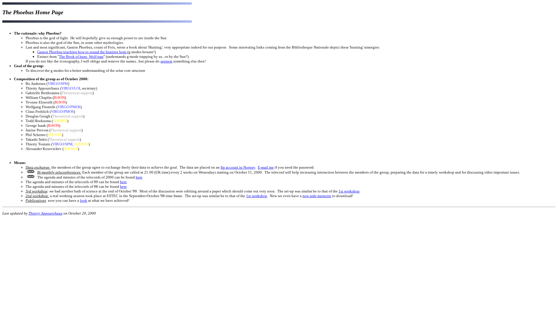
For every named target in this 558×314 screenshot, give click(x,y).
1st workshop (349, 191)
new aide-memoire (317, 196)
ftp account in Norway (238, 167)
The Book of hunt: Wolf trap (81, 56)
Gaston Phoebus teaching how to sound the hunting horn (82, 52)
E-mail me (266, 167)
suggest (166, 61)
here (139, 177)
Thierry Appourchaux (45, 213)
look (83, 200)
